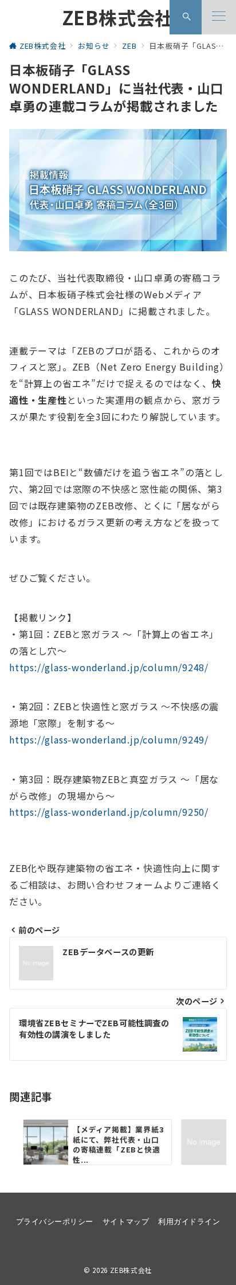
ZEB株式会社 (118, 17)
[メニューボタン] (219, 17)
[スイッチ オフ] (187, 17)
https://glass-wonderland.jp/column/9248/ (109, 667)
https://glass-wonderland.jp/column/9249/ (109, 739)
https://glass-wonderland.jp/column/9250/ (109, 812)
